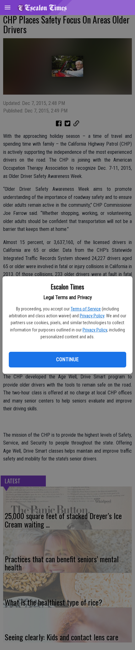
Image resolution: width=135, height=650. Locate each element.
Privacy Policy (92, 315)
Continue (67, 359)
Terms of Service (86, 308)
